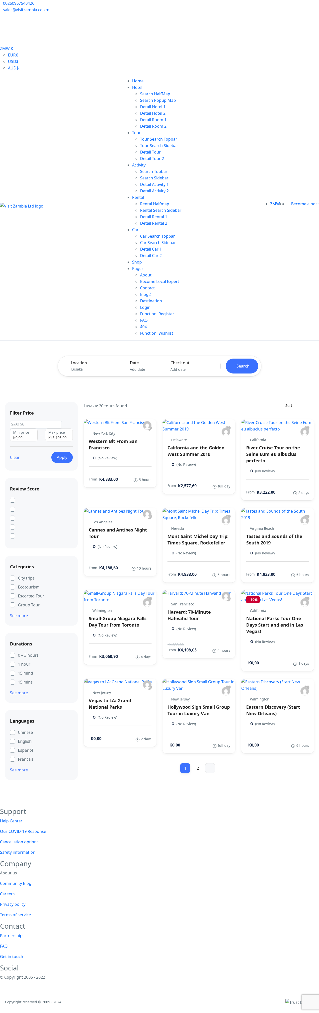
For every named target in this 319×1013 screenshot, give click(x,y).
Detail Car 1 (151, 249)
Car (135, 229)
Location (79, 363)
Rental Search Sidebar (160, 210)
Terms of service (15, 914)
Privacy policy (12, 904)
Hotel (137, 87)
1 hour (24, 664)
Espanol (25, 750)
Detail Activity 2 (154, 191)
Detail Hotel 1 (152, 106)
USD (13, 61)
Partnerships (12, 935)
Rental (138, 197)
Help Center (11, 821)
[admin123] (147, 425)
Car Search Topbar (157, 236)
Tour (136, 132)
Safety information (17, 852)
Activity (139, 165)
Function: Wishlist (156, 333)
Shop (137, 262)
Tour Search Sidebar (159, 145)
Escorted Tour (31, 596)
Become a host (305, 204)
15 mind (25, 673)
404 (143, 326)
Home (138, 81)
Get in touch (11, 956)
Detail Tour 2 (152, 158)
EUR (13, 55)
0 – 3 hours (28, 655)
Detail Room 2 (153, 126)
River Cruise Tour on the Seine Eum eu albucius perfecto (273, 454)
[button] (285, 204)
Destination (151, 301)
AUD (13, 68)
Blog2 (145, 294)
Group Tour (29, 605)
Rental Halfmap (154, 204)
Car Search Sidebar (158, 242)
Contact (147, 288)
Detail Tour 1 (152, 152)
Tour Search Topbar (158, 139)
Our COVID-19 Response (23, 831)
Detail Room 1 (153, 119)
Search (243, 366)
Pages (138, 268)
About (146, 275)
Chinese (25, 732)
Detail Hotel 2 (152, 113)
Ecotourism (29, 587)
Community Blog (15, 883)
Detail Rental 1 (153, 216)
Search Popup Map (158, 100)
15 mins (25, 682)
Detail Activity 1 (154, 184)
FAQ (144, 320)
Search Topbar (153, 171)
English (25, 741)
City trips (26, 578)
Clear (15, 457)
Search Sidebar (154, 178)
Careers (7, 894)
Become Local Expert (159, 281)
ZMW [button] (275, 204)
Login (145, 307)
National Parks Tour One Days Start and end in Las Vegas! (274, 624)
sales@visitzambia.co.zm (26, 9)
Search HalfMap (155, 94)
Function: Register (157, 314)
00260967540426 (18, 3)
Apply (62, 457)
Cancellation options (19, 842)
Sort (288, 405)
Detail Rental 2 (153, 223)
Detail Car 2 (151, 255)
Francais (26, 759)
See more (19, 615)
